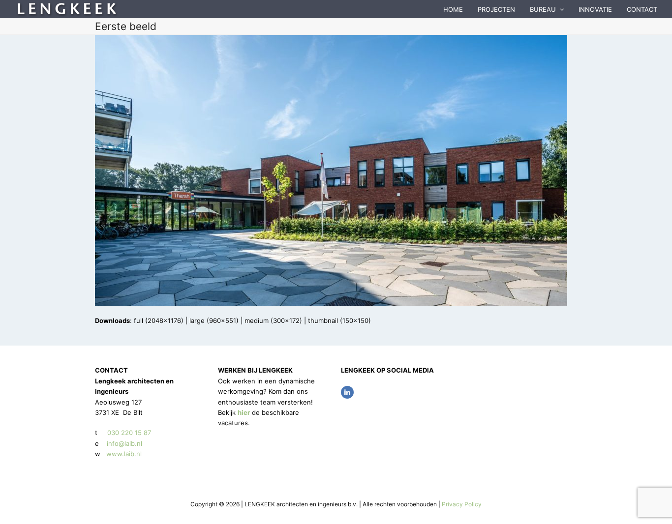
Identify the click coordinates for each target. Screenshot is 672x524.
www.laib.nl (123, 454)
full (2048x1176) (158, 320)
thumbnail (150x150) (339, 320)
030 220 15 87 (129, 433)
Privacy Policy (462, 504)
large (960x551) (214, 320)
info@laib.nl (124, 443)
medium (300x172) (273, 320)
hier (244, 412)
